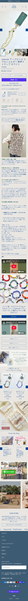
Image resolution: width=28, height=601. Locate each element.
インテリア (4, 539)
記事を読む (14, 316)
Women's (3, 550)
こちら (18, 1)
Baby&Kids (4, 553)
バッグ (3, 536)
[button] (2, 6)
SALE (5, 428)
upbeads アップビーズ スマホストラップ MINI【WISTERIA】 (12, 93)
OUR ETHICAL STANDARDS (14, 524)
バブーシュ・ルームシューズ (7, 543)
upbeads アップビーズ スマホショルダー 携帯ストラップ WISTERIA (20, 394)
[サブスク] (25, 567)
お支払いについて (14, 343)
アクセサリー (4, 533)
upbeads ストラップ (6, 546)
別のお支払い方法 (14, 83)
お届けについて (14, 338)
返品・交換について (14, 347)
